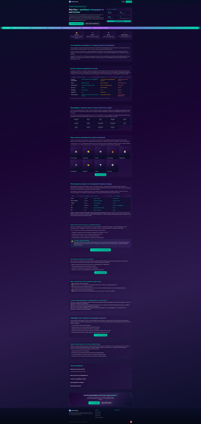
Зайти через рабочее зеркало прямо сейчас (100, 249)
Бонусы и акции (97, 415)
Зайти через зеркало (94, 402)
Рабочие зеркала (98, 413)
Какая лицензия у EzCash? (75, 385)
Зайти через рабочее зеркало (76, 23)
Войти (123, 1)
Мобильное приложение (99, 417)
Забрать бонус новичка (106, 402)
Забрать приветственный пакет (92, 23)
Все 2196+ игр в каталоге (100, 174)
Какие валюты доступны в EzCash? (77, 369)
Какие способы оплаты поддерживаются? (79, 375)
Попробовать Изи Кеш (119, 21)
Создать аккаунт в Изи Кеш (100, 272)
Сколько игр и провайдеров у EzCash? (78, 378)
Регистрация (129, 1)
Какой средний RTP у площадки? (77, 382)
